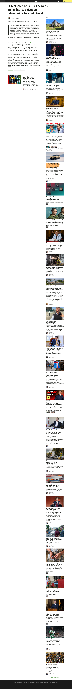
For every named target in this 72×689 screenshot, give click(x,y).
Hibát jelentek (19, 682)
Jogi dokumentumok (39, 682)
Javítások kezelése (31, 682)
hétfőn (30, 42)
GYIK (15, 682)
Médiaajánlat (46, 682)
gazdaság (12, 18)
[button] (10, 70)
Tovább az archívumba (55, 677)
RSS (50, 682)
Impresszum (25, 682)
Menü (3, 1)
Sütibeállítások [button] (55, 682)
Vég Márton (12, 17)
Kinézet (61, 1)
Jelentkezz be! (68, 1)
